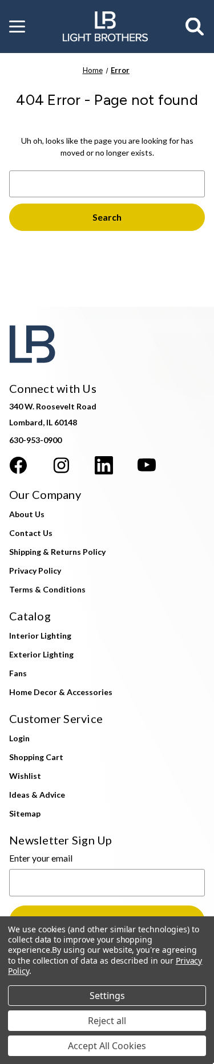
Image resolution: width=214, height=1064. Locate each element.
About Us (27, 514)
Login (19, 738)
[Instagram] (61, 465)
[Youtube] (147, 465)
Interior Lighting (40, 635)
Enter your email (40, 857)
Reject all (107, 1020)
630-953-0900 (35, 440)
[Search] (195, 27)
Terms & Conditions (47, 589)
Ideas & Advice (37, 794)
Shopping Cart (36, 757)
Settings (107, 995)
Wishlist (25, 776)
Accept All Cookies (107, 1045)
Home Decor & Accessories (60, 692)
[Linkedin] (104, 465)
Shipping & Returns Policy (57, 552)
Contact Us (31, 533)
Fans (18, 673)
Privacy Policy (35, 570)
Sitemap (25, 813)
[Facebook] (18, 465)
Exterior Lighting (41, 654)
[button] (17, 27)
